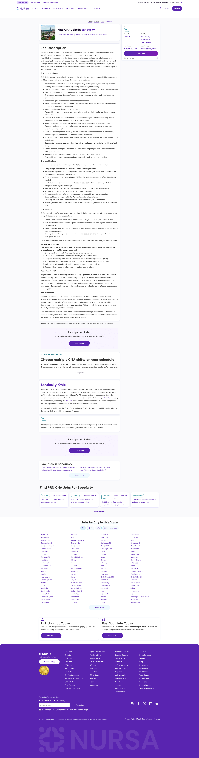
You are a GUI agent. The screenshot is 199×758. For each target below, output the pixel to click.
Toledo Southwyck (77, 594)
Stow (102, 591)
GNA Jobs (93, 668)
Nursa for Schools (121, 655)
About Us (142, 652)
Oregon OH (75, 580)
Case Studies (119, 682)
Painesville (134, 580)
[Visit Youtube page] (157, 704)
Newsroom (143, 665)
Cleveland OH (76, 546)
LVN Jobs (68, 665)
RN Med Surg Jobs (72, 675)
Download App (49, 662)
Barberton (134, 537)
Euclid (132, 551)
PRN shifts (106, 398)
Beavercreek (45, 540)
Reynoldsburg (76, 585)
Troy (132, 594)
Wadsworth (75, 597)
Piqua (43, 585)
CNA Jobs (68, 658)
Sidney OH (105, 588)
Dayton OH (134, 549)
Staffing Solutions (121, 665)
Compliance (144, 672)
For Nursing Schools (50, 2)
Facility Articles (120, 675)
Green (103, 557)
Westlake (104, 599)
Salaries (93, 678)
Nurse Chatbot (144, 685)
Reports (118, 685)
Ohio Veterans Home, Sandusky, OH (93, 470)
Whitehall (134, 599)
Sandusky (109, 22)
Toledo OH (45, 594)
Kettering (104, 563)
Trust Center (144, 675)
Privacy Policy (130, 719)
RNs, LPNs (68, 401)
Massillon (74, 571)
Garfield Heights (77, 557)
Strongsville (134, 591)
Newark (73, 577)
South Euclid (45, 591)
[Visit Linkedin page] (151, 704)
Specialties (94, 685)
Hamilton (44, 560)
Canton (133, 540)
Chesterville (75, 543)
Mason (43, 571)
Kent (72, 563)
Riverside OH (105, 585)
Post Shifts (119, 662)
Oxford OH (105, 580)
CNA (102, 22)
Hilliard (73, 560)
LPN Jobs (68, 662)
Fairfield (74, 554)
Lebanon (74, 566)
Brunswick (104, 540)
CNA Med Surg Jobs (72, 688)
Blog (141, 662)
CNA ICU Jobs (70, 682)
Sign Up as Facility (121, 658)
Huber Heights (135, 560)
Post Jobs (112, 635)
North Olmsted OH (108, 577)
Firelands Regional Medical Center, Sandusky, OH (59, 467)
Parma (43, 582)
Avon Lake (104, 537)
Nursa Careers (144, 678)
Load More (79, 475)
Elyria (103, 551)
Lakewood (134, 563)
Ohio (62, 385)
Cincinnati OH (135, 543)
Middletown (135, 574)
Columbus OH (135, 546)
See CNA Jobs (99, 511)
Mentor (73, 574)
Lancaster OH (46, 566)
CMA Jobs (94, 672)
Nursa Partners (145, 655)
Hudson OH (45, 563)
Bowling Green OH (77, 540)
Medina (43, 574)
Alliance (74, 534)
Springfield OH (76, 591)
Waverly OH (45, 599)
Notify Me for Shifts (97, 662)
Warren (103, 597)
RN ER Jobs (69, 672)
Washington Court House (139, 597)
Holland (103, 560)
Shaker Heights (76, 588)
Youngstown (135, 602)
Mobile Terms (141, 719)
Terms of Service (153, 719)
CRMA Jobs (94, 675)
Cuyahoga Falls (106, 549)
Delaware (44, 551)
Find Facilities (120, 692)
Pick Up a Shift (95, 655)
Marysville (134, 568)
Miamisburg (105, 574)
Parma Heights (76, 582)
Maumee (104, 571)
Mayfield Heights (136, 571)
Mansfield (44, 568)
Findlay (103, 554)
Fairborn (44, 554)
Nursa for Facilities (122, 652)
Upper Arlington (47, 597)
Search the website (146, 688)
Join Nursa (79, 343)
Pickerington (135, 582)
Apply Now (140, 53)
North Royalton (46, 580)
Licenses (96, 22)
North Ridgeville (136, 577)
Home (90, 22)
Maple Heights (76, 568)
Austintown (45, 537)
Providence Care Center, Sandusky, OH (95, 467)
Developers (143, 668)
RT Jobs (93, 665)
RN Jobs (68, 655)
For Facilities (35, 2)
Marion (103, 568)
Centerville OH (46, 543)
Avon (72, 537)
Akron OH (44, 534)
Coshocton (75, 549)
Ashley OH (105, 534)
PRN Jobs (68, 652)
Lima (102, 566)
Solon (132, 588)
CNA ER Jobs (70, 685)
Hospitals (118, 672)
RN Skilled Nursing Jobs (74, 678)
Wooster (74, 602)
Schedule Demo (120, 678)
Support (142, 658)
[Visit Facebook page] (138, 704)
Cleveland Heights (48, 546)
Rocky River (134, 585)
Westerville (75, 599)
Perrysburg (105, 582)
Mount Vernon (46, 577)
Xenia (103, 602)
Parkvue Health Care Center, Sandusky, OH (57, 470)
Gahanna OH (45, 557)
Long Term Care (120, 668)
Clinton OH (105, 546)
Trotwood (104, 594)
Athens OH (134, 534)
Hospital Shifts (120, 688)
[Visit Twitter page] (144, 704)
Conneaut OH (46, 549)
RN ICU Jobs (69, 668)
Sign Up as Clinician (97, 652)
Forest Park (134, 554)
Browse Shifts (95, 658)
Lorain (132, 566)
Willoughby (45, 602)
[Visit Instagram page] (132, 704)
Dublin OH (74, 551)
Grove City (134, 557)
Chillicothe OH (106, 543)
